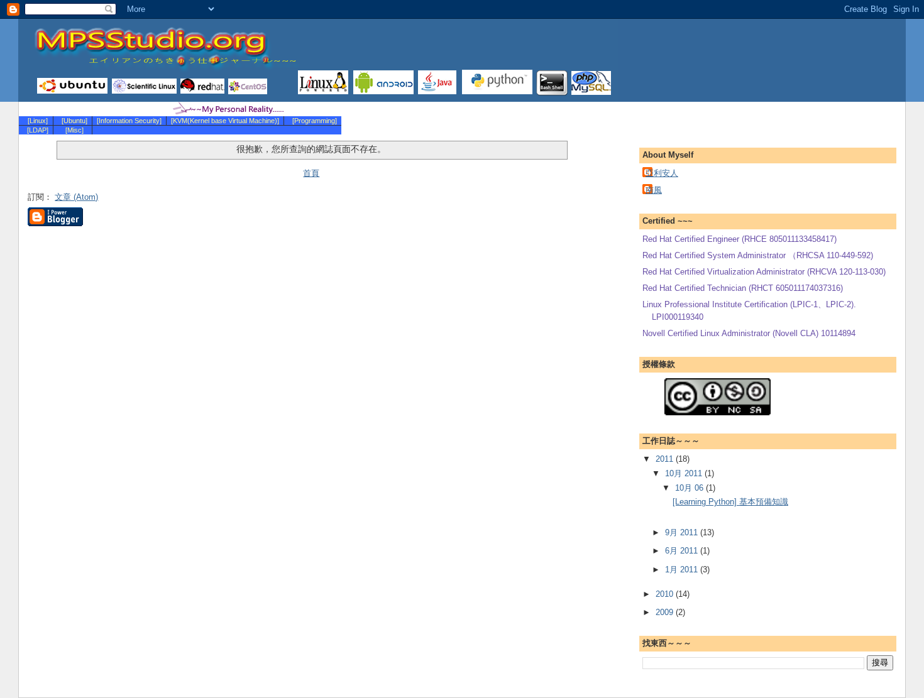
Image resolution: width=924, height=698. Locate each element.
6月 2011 (682, 550)
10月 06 (690, 488)
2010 (666, 594)
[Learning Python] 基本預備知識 (730, 501)
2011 (666, 459)
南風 (654, 190)
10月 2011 (685, 473)
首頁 (311, 173)
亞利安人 (662, 173)
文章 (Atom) (76, 197)
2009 (666, 612)
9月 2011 (682, 532)
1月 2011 (682, 569)
